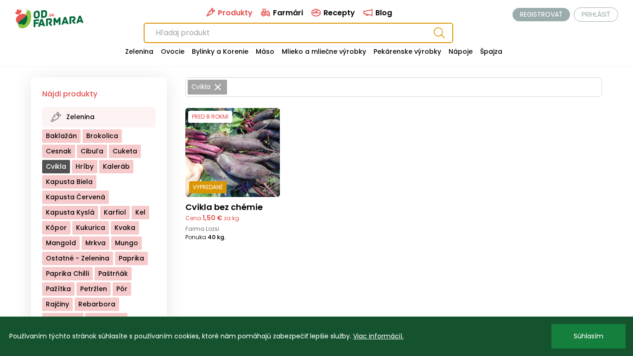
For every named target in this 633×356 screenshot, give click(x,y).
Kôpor (56, 227)
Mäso (265, 51)
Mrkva (95, 243)
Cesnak (58, 151)
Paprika (131, 258)
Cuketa (125, 151)
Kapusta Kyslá (70, 212)
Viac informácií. (378, 336)
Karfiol (115, 212)
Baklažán (61, 135)
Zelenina (139, 51)
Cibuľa (92, 151)
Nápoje (461, 51)
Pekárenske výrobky (407, 51)
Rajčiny (57, 304)
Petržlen (93, 288)
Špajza (491, 51)
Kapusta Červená (75, 197)
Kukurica (90, 227)
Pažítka (58, 288)
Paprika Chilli (67, 273)
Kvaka (124, 227)
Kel (140, 212)
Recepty (338, 12)
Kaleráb (116, 166)
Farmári (287, 12)
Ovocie (172, 51)
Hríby (85, 166)
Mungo (126, 243)
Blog (382, 12)
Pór (121, 288)
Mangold (61, 243)
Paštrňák (113, 273)
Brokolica (102, 135)
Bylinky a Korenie (220, 51)
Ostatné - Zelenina (77, 258)
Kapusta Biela (69, 181)
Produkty (234, 12)
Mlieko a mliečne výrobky (324, 51)
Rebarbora (96, 304)
